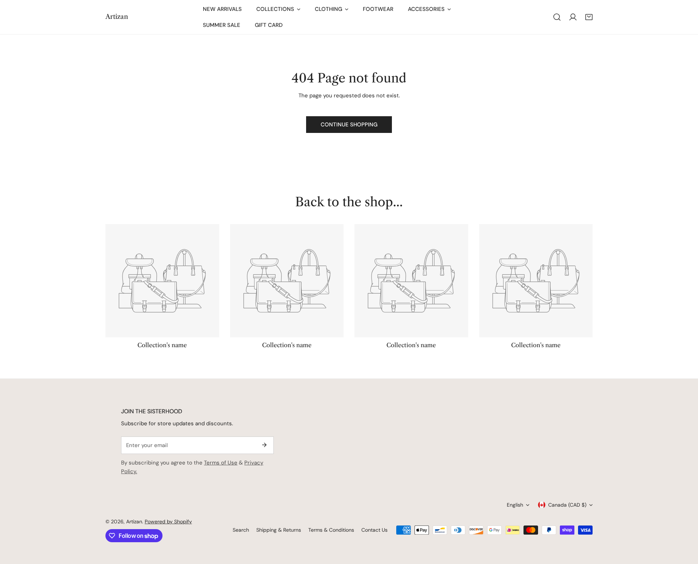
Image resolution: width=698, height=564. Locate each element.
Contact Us (374, 530)
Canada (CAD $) (567, 505)
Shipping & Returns (278, 530)
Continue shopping (349, 124)
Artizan (134, 521)
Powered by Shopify (168, 521)
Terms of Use (220, 462)
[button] (589, 17)
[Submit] (264, 445)
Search (241, 530)
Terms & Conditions (331, 530)
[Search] (557, 17)
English (515, 505)
